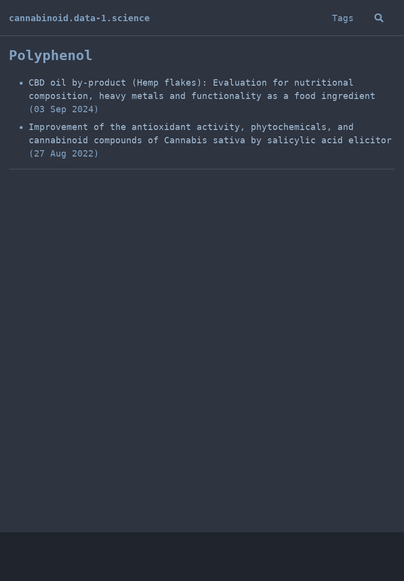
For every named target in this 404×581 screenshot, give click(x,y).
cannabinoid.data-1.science (79, 18)
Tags (343, 18)
